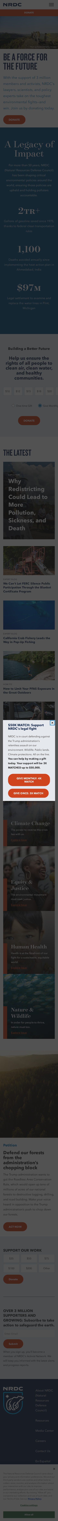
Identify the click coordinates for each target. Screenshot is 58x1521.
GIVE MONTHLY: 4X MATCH (29, 780)
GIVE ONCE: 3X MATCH (28, 793)
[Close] (52, 722)
